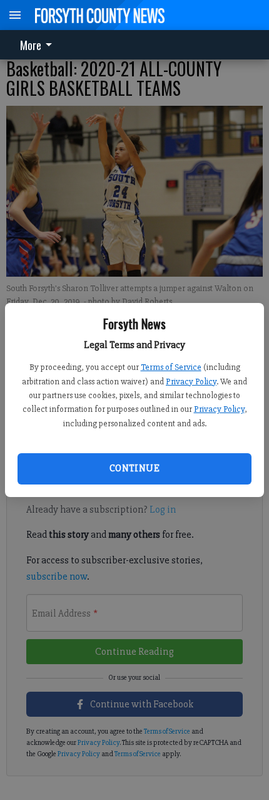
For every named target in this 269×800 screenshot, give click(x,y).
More (30, 45)
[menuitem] (39, 44)
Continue (134, 468)
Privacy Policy (191, 381)
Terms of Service (171, 367)
